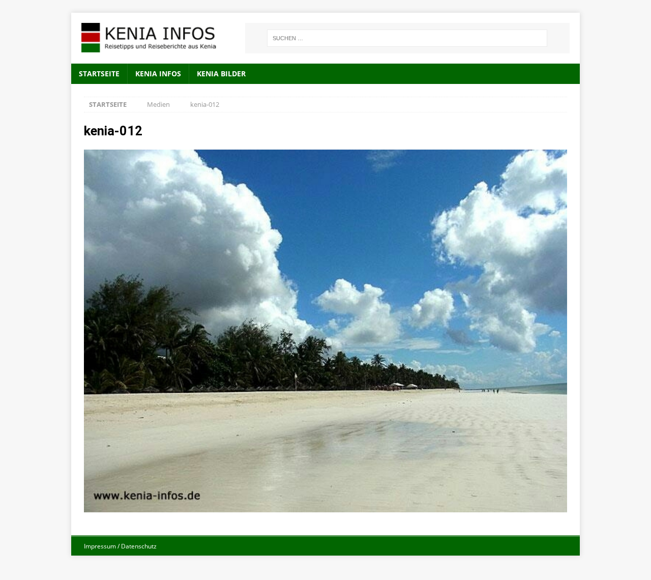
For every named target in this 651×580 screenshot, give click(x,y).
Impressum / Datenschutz (120, 546)
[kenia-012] (325, 506)
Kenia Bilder (221, 73)
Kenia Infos (158, 73)
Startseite (99, 73)
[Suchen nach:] (407, 38)
